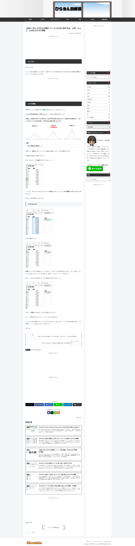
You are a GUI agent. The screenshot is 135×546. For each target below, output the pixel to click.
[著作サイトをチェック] (48, 412)
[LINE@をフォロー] (55, 412)
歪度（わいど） (47, 109)
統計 (40, 349)
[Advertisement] (53, 47)
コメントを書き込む (53, 527)
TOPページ (89, 541)
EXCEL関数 (34, 349)
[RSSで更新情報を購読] (58, 412)
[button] (77, 404)
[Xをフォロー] (52, 412)
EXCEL (28, 349)
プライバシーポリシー (98, 541)
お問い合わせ (107, 541)
